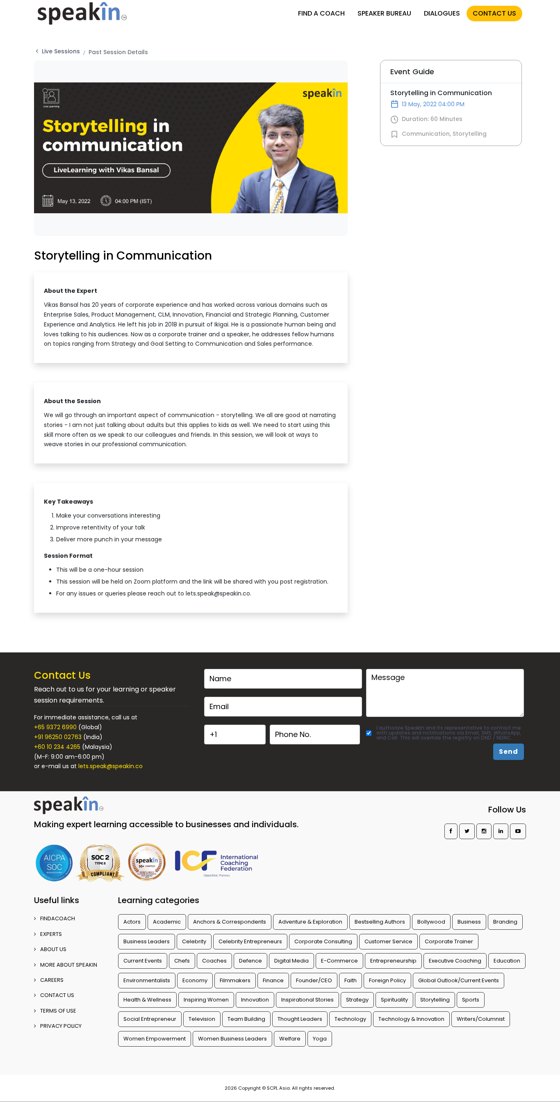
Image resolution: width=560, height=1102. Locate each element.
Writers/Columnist (481, 1019)
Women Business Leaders (232, 1039)
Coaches (214, 961)
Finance (273, 980)
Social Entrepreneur (149, 1019)
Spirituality (394, 1000)
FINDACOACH (57, 918)
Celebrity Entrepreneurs (250, 941)
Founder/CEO (314, 980)
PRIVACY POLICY (61, 1026)
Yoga (320, 1039)
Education (507, 961)
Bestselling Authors (380, 922)
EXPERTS (51, 934)
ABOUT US (53, 949)
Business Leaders (146, 941)
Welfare (289, 1039)
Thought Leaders (300, 1019)
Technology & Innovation (411, 1019)
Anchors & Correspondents (229, 922)
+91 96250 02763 (58, 737)
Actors (132, 922)
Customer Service (388, 941)
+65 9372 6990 (55, 727)
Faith (350, 980)
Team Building (246, 1019)
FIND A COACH (321, 13)
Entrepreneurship (393, 961)
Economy (194, 980)
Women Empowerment (154, 1039)
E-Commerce (339, 961)
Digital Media (291, 961)
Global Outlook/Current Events (458, 980)
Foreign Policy (387, 980)
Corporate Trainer (449, 941)
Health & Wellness (147, 1000)
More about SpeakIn (68, 965)
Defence (250, 961)
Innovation (255, 1000)
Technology (350, 1019)
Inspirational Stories (307, 1000)
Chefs (182, 961)
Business (469, 922)
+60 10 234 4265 (57, 747)
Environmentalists (146, 980)
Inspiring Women (206, 1000)
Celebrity (194, 941)
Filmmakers (235, 980)
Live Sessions (61, 51)
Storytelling (470, 134)
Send (508, 751)
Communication (426, 134)
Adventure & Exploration (310, 922)
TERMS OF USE (58, 1011)
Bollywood (431, 922)
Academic (167, 922)
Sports (470, 1000)
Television (202, 1019)
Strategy (357, 1000)
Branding (505, 922)
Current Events (142, 961)
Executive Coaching (455, 961)
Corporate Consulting (323, 941)
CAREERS (52, 980)
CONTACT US (494, 13)
